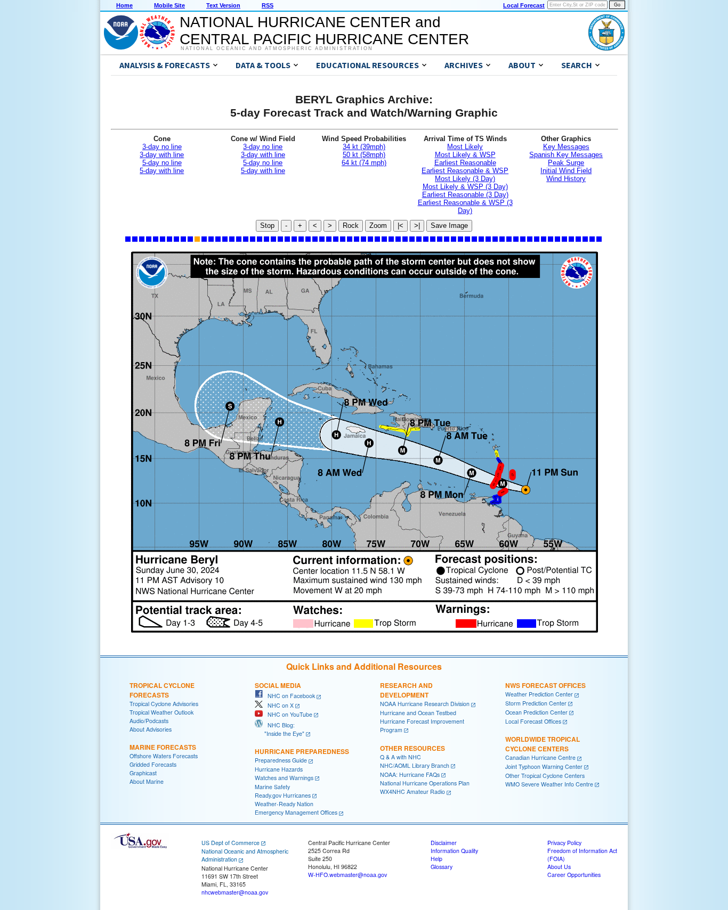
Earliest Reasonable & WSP (465, 171)
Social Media (278, 685)
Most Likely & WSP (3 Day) (465, 187)
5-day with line (162, 171)
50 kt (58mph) (364, 155)
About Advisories (151, 729)
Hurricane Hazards (279, 769)
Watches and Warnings (284, 778)
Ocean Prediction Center (536, 712)
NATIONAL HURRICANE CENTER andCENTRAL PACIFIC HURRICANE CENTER (324, 30)
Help (436, 859)
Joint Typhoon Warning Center (544, 766)
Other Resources (412, 748)
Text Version (223, 5)
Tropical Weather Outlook (161, 712)
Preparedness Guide (281, 760)
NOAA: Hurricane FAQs (410, 774)
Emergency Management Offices (296, 812)
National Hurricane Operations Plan (425, 783)
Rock (351, 225)
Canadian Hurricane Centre (540, 757)
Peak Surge (566, 163)
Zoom (378, 225)
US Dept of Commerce (230, 843)
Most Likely (465, 147)
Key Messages (566, 147)
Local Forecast (524, 5)
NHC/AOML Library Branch (414, 765)
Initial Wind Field (566, 171)
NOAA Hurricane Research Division (425, 704)
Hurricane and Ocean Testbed (418, 713)
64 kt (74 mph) (364, 163)
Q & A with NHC (400, 757)
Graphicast (143, 773)
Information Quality (454, 851)
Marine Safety (272, 787)
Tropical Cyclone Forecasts (162, 690)
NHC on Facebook (289, 696)
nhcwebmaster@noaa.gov (234, 892)
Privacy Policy (564, 843)
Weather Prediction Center (539, 694)
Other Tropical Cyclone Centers (545, 776)
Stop (267, 225)
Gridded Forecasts (153, 764)
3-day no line (162, 147)
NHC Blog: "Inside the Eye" (279, 729)
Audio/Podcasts (149, 721)
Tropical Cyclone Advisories (164, 704)
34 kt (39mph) (364, 147)
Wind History (566, 179)
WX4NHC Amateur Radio (412, 792)
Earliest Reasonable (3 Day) (465, 195)
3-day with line (162, 155)
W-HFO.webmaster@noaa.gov (347, 875)
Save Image (449, 225)
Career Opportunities (574, 875)
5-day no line (162, 163)
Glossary (441, 867)
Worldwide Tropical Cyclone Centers (542, 743)
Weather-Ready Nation (284, 804)
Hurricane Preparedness (302, 751)
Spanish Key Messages (566, 155)
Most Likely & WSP (465, 155)
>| (417, 225)
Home (124, 5)
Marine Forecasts (163, 747)
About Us (559, 867)
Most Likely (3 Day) (465, 179)
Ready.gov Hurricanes (283, 795)
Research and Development (406, 690)
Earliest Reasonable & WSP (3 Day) (465, 207)
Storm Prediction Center (536, 703)
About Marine (147, 781)
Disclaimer (444, 843)
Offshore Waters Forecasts (164, 756)
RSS (267, 5)
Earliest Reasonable (465, 163)
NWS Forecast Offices (545, 685)
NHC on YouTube (287, 714)
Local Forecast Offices (533, 721)
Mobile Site (169, 5)
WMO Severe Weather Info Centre (549, 784)
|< (400, 225)
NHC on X (278, 705)
